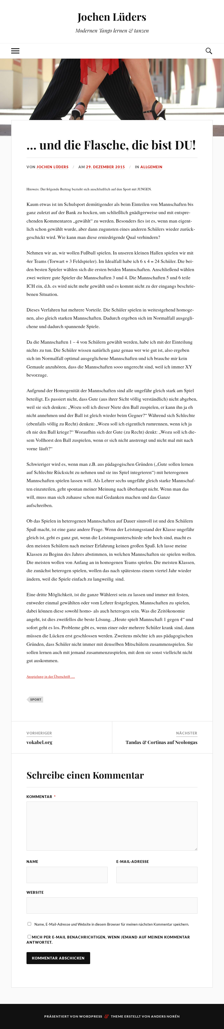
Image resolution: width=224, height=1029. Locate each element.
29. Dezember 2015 (105, 167)
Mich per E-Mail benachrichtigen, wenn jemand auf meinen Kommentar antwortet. (108, 939)
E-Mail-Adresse (132, 861)
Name (32, 861)
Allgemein (151, 167)
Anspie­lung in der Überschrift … (50, 676)
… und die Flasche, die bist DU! (111, 144)
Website (35, 892)
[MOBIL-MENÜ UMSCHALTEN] (15, 50)
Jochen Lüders (112, 16)
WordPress (90, 1016)
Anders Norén (165, 1016)
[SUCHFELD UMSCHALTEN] (209, 50)
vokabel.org (39, 742)
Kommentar (41, 796)
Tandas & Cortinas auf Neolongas (162, 742)
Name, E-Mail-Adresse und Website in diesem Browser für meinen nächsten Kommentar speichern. (111, 924)
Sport (36, 699)
